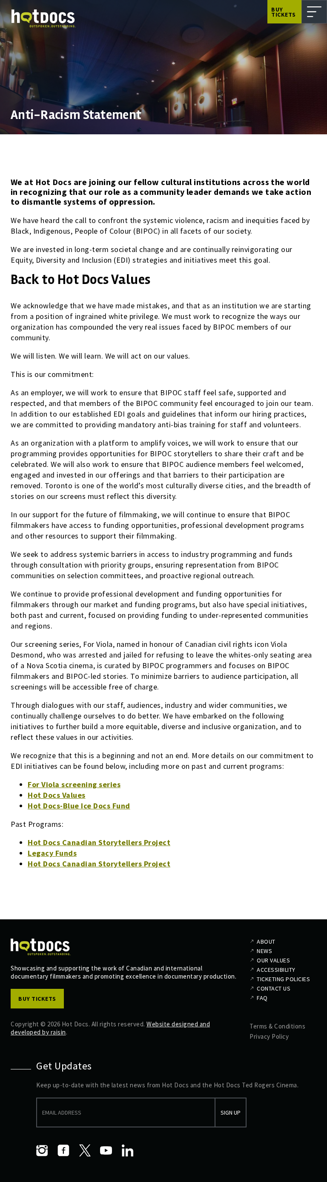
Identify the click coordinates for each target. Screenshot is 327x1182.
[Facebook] (63, 1150)
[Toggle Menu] (314, 11)
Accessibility (276, 970)
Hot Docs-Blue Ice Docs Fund (79, 806)
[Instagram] (42, 1150)
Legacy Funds (52, 853)
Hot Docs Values (57, 795)
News (264, 951)
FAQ (262, 998)
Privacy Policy (269, 1036)
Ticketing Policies (283, 979)
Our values (273, 960)
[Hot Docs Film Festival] (44, 18)
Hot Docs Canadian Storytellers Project (99, 842)
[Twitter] (85, 1150)
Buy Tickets (283, 12)
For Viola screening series (74, 784)
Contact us (273, 988)
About (266, 941)
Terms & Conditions (277, 1026)
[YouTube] (106, 1150)
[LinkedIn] (127, 1150)
